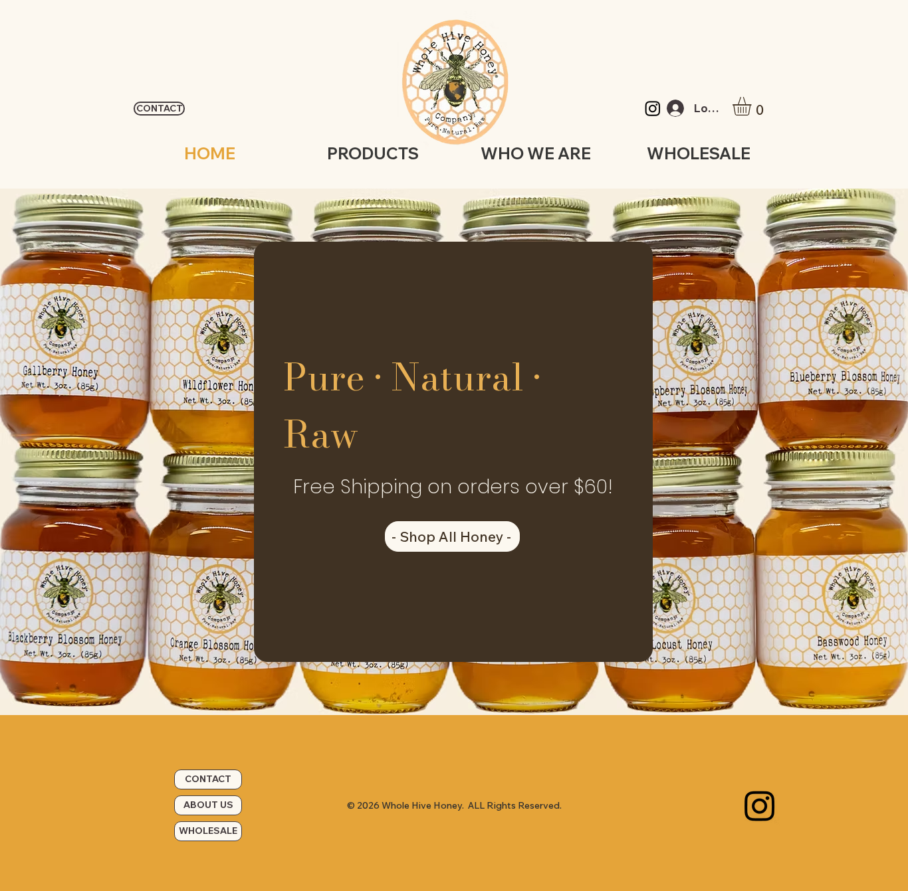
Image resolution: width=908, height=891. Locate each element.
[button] (753, 106)
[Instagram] (653, 108)
